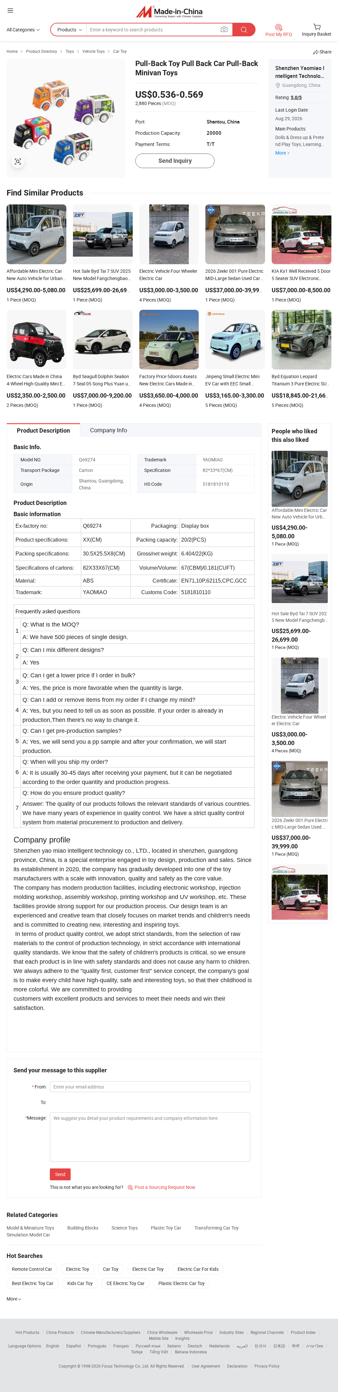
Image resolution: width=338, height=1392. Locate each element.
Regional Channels (267, 1332)
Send (60, 1174)
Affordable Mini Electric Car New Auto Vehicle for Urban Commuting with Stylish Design (300, 513)
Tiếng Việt (159, 1351)
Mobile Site (158, 1338)
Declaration (237, 1366)
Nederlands (219, 1345)
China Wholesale (162, 1332)
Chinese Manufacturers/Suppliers (110, 1332)
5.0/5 (296, 97)
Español (73, 1345)
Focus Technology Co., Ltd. (126, 1366)
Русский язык (148, 1345)
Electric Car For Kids (198, 1269)
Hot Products (27, 1332)
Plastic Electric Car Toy (181, 1283)
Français (121, 1345)
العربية (242, 1345)
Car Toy (110, 1269)
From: (39, 1087)
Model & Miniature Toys (30, 1228)
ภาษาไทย (314, 1345)
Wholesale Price (198, 1332)
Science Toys (125, 1228)
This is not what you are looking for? (86, 1187)
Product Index (303, 1332)
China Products (60, 1332)
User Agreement (206, 1366)
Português (97, 1345)
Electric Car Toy (148, 1269)
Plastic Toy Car (166, 1228)
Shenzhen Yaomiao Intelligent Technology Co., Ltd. (299, 76)
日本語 (279, 1345)
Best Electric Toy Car (32, 1283)
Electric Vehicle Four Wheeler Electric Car (299, 720)
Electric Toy (77, 1269)
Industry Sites (232, 1332)
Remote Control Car (32, 1269)
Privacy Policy (267, 1366)
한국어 (260, 1345)
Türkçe (137, 1351)
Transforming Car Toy (216, 1228)
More (280, 153)
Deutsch (195, 1345)
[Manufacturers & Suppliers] (169, 11)
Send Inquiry (175, 160)
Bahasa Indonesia (191, 1351)
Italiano (174, 1345)
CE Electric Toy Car (126, 1283)
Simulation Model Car (28, 1234)
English (52, 1345)
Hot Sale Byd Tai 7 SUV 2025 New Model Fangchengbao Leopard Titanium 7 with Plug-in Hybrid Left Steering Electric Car (299, 617)
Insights (182, 1338)
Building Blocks (82, 1228)
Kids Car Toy (80, 1283)
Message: (36, 1118)
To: (44, 1102)
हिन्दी (295, 1345)
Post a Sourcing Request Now (161, 1187)
